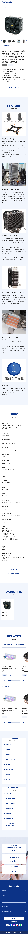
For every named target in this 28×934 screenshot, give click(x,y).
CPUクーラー (17, 65)
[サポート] (14, 901)
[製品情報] (14, 890)
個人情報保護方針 (14, 921)
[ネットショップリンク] (14, 911)
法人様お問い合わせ (14, 87)
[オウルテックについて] (14, 895)
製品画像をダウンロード (10, 46)
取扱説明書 (14, 569)
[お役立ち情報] (14, 906)
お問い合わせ (14, 850)
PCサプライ (11, 65)
